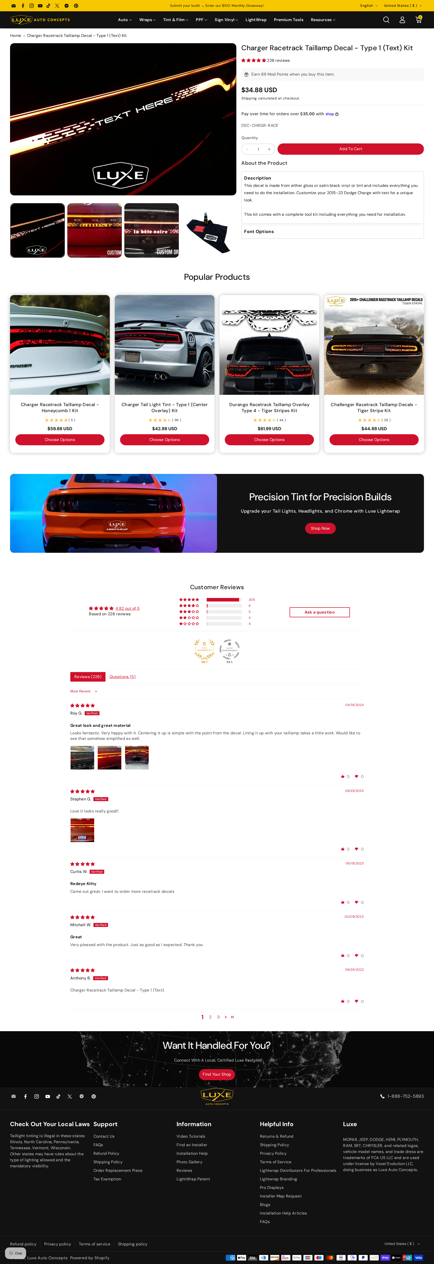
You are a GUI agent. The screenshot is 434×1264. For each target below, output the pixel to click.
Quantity (249, 137)
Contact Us (104, 1136)
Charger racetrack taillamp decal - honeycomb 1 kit (60, 407)
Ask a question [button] (320, 612)
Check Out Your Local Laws (50, 1124)
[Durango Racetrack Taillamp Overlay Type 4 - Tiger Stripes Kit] (269, 345)
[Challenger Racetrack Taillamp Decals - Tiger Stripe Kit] (374, 345)
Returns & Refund (277, 1136)
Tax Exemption (107, 1179)
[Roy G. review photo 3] (137, 758)
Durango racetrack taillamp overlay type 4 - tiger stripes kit (269, 407)
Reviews (184, 1170)
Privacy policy (57, 1244)
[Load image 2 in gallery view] (94, 230)
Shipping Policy (108, 1162)
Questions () (123, 676)
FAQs (98, 1144)
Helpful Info (277, 1124)
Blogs (265, 1204)
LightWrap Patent (193, 1179)
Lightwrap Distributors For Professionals (298, 1170)
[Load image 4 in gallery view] (208, 230)
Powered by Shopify (90, 1257)
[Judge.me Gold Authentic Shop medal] (204, 649)
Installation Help (192, 1153)
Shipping (249, 98)
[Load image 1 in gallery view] (37, 230)
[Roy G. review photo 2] (109, 758)
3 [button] (218, 1017)
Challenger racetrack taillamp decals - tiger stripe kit (374, 407)
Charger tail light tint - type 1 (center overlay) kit (165, 407)
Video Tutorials (191, 1136)
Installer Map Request (281, 1196)
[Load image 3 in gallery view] (151, 230)
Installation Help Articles (283, 1213)
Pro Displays (272, 1187)
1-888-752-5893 (406, 1096)
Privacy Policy (273, 1153)
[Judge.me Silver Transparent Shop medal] (230, 649)
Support (105, 1124)
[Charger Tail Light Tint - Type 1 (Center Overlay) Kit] (164, 345)
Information (194, 1124)
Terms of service (94, 1244)
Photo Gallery (189, 1162)
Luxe (350, 1124)
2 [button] (210, 1017)
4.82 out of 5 (128, 608)
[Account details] (402, 19)
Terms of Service (276, 1162)
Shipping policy (133, 1244)
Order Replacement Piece (118, 1170)
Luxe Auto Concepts (47, 1257)
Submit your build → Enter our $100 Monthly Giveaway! (217, 5)
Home (15, 35)
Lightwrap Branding (278, 1179)
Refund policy (23, 1244)
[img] (82, 705)
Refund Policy (106, 1153)
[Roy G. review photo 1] (82, 758)
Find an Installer (192, 1144)
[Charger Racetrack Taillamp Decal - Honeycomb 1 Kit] (60, 345)
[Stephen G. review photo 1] (82, 830)
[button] (125, 20)
